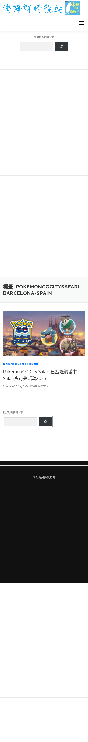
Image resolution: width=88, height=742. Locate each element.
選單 (80, 23)
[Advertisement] (44, 122)
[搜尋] (61, 46)
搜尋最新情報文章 (44, 37)
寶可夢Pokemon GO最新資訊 (21, 363)
